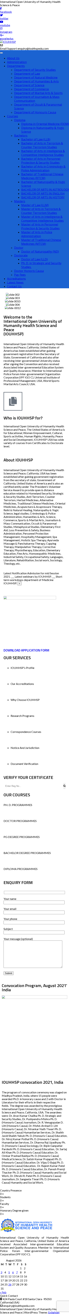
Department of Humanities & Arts (36, 81)
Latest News (15, 282)
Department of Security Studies (35, 70)
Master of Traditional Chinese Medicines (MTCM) (41, 242)
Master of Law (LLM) (35, 205)
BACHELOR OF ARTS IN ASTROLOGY (45, 190)
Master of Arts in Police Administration (36, 234)
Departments (16, 66)
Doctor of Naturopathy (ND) (40, 251)
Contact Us (14, 286)
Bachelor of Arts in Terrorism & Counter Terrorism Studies (42, 145)
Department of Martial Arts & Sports (38, 93)
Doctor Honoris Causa (29, 271)
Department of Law (27, 74)
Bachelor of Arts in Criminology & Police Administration (43, 168)
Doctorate (21, 255)
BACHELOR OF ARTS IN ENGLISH (43, 193)
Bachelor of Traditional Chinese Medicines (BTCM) (42, 176)
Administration (17, 62)
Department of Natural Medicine (36, 77)
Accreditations (16, 279)
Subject (8, 928)
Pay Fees (20, 275)
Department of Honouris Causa (35, 112)
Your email (10, 908)
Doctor (18, 248)
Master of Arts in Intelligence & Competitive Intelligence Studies (42, 219)
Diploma (19, 120)
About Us (13, 58)
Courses (12, 116)
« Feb (3, 1292)
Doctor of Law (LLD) (34, 259)
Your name (10, 898)
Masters (19, 201)
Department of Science (29, 85)
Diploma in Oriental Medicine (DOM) (45, 124)
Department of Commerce (31, 89)
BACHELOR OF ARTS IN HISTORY (43, 197)
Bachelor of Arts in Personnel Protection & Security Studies (40, 161)
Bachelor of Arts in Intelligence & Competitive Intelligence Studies (43, 153)
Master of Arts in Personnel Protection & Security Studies (40, 226)
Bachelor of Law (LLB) (35, 139)
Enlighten (53, 1312)
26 (10, 1284)
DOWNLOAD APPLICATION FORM (26, 650)
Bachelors (20, 135)
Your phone (10, 918)
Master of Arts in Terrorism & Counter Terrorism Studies (41, 211)
